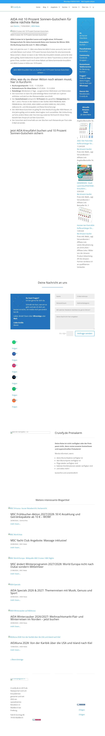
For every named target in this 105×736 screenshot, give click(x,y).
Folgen (14, 348)
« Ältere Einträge (16, 659)
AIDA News (35, 26)
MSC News (23, 544)
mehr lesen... (15, 524)
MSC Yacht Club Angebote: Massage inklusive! (38, 540)
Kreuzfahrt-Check (63, 685)
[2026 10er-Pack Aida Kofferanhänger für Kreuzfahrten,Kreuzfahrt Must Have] (86, 138)
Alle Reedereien (40, 702)
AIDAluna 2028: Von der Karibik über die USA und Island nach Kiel (51, 643)
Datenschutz (26, 725)
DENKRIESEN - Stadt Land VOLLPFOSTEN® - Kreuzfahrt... (85, 186)
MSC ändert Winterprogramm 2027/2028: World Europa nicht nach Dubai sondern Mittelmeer (52, 565)
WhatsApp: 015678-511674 (71, 1)
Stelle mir (85, 78)
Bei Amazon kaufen (84, 149)
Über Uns (85, 7)
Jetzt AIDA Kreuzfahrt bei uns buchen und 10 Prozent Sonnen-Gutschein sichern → (41, 71)
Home (38, 7)
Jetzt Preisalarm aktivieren (69, 483)
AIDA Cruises (39, 687)
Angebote (54, 7)
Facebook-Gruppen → (84, 57)
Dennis (16, 26)
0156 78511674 (38, 712)
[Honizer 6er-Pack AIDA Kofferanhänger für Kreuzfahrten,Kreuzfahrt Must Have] (85, 222)
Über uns (82, 685)
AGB (34, 725)
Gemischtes (24, 521)
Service (74, 7)
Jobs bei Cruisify (85, 693)
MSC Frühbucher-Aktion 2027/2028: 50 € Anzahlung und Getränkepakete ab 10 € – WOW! (45, 515)
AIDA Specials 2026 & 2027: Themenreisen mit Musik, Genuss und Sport (51, 592)
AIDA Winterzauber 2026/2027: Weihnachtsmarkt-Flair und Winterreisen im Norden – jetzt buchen (46, 618)
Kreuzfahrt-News (86, 687)
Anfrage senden (84, 333)
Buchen (64, 7)
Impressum (15, 725)
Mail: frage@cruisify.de (88, 1)
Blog (44, 7)
